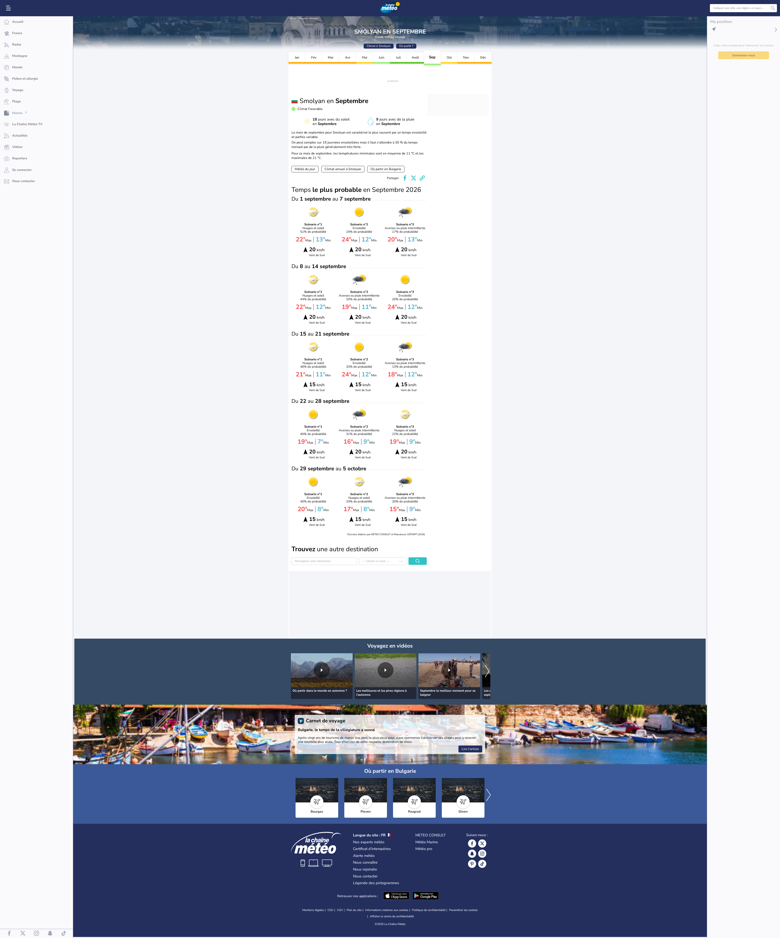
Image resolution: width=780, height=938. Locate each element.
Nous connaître (365, 862)
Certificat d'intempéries (372, 848)
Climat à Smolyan (379, 46)
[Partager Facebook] (404, 178)
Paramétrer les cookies (463, 910)
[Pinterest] (472, 864)
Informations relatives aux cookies (386, 910)
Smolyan (314, 18)
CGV (340, 910)
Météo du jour (305, 169)
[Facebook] (472, 843)
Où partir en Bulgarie (385, 169)
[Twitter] (482, 843)
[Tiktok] (482, 864)
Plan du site (354, 910)
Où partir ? (406, 46)
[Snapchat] (472, 854)
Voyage (293, 18)
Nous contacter (365, 876)
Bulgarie (303, 18)
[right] (487, 671)
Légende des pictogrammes (376, 882)
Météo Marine (426, 842)
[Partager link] (422, 178)
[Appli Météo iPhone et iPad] (396, 896)
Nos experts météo (368, 842)
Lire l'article (470, 749)
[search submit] (773, 8)
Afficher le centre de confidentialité (392, 916)
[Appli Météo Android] (425, 896)
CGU (330, 910)
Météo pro (423, 848)
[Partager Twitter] (413, 178)
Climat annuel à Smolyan (343, 169)
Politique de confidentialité (428, 910)
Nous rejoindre (365, 869)
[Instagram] (482, 854)
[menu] (9, 8)
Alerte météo (364, 855)
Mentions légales (313, 910)
